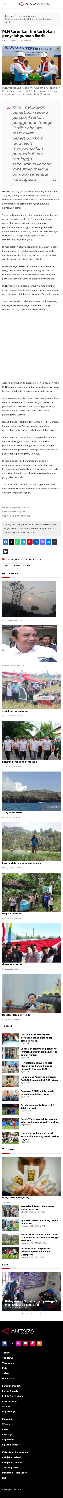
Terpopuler (8, 1363)
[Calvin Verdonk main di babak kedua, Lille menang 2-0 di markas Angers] (10, 1137)
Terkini (6, 1352)
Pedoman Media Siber (14, 1472)
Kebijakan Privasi (11, 1457)
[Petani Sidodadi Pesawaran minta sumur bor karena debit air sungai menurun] (31, 841)
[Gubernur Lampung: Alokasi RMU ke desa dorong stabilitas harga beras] (31, 689)
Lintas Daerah (10, 1391)
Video (5, 1373)
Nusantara (8, 1378)
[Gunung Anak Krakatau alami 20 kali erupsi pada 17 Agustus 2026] (31, 790)
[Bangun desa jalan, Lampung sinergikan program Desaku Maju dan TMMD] (31, 993)
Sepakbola (8, 1439)
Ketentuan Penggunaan (15, 1452)
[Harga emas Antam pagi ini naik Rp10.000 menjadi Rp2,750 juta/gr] (10, 1081)
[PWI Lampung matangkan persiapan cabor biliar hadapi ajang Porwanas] (10, 1039)
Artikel (6, 1406)
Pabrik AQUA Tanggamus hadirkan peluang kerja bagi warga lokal (31, 912)
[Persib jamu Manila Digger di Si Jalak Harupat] (10, 1109)
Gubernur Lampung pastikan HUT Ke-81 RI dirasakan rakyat (27, 963)
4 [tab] (35, 1313)
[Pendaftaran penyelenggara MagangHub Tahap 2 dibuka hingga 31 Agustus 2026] (10, 1067)
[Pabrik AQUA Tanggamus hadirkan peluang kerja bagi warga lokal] (31, 892)
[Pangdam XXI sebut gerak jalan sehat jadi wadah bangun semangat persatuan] (31, 740)
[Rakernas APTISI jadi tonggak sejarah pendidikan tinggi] (10, 1095)
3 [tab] (31, 1313)
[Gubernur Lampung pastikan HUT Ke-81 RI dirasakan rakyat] (31, 942)
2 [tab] (27, 1313)
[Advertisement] (31, 346)
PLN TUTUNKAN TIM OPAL (17, 566)
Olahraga (7, 1434)
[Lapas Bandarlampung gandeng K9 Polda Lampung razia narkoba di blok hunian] (10, 1053)
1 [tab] (22, 1313)
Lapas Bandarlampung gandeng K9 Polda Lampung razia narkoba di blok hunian (39, 1051)
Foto (5, 1264)
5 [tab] (40, 1313)
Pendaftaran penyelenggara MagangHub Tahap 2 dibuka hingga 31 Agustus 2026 (36, 1066)
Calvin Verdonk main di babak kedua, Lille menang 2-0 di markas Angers (40, 1136)
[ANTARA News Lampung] (34, 4)
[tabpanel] (31, 1291)
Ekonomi (7, 1419)
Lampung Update (26, 16)
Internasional (9, 1401)
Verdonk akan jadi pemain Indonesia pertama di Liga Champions (35, 1251)
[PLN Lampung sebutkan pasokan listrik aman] (29, 598)
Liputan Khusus (11, 1444)
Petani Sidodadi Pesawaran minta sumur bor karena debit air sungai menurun (28, 861)
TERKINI (7, 1026)
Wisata (6, 1424)
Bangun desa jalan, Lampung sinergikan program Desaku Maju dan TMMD (31, 1013)
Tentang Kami (10, 1467)
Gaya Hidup (8, 1411)
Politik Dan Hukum (12, 1396)
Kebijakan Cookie (12, 1462)
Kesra (5, 1429)
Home (10, 16)
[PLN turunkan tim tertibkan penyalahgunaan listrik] (31, 1176)
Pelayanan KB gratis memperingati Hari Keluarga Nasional (31, 1303)
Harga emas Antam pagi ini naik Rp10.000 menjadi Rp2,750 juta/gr (27, 1196)
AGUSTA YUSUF (33, 560)
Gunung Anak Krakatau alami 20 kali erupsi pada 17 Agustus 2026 (31, 811)
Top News (8, 1149)
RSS (4, 1478)
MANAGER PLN (15, 560)
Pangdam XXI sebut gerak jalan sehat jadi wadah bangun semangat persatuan (31, 760)
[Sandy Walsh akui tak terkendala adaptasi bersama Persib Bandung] (10, 1123)
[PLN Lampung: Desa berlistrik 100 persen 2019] (29, 643)
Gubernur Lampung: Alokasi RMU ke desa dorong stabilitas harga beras (31, 709)
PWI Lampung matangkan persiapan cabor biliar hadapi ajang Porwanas (37, 1037)
